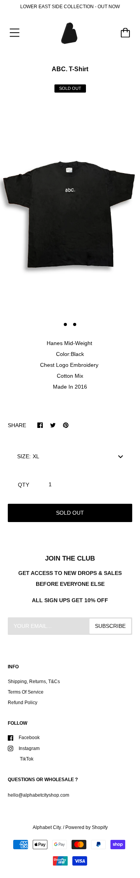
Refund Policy (22, 702)
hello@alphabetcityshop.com (38, 795)
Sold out (70, 513)
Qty (23, 485)
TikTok (26, 759)
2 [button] (74, 324)
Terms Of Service (26, 692)
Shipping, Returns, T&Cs (34, 681)
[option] (70, 209)
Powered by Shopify (86, 827)
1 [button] (65, 324)
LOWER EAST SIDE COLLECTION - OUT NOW (70, 6)
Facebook (29, 737)
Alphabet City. (47, 827)
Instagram (29, 748)
